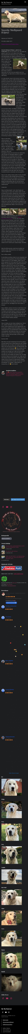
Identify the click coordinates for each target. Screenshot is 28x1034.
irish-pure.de (9, 584)
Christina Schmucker (11, 606)
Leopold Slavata (9, 689)
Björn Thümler (9, 660)
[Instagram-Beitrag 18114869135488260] (14, 475)
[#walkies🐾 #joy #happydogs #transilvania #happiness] (14, 490)
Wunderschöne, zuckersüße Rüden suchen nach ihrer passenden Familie (15, 546)
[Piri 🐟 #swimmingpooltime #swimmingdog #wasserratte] (14, 445)
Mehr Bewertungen (14, 773)
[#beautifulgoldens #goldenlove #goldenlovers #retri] (14, 430)
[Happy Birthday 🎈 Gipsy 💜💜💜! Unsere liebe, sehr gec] (14, 415)
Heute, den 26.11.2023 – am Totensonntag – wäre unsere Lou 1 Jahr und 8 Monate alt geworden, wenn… (15, 557)
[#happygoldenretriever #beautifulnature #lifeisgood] (14, 460)
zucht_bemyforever (18, 573)
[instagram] (11, 507)
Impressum (5, 1020)
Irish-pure (14, 582)
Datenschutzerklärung (8, 1022)
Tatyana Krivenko (10, 736)
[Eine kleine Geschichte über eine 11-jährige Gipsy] (14, 385)
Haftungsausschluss (7, 1024)
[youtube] (7, 507)
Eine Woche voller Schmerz (12, 551)
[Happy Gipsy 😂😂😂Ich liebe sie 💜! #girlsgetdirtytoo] (14, 400)
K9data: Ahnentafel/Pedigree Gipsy (9, 44)
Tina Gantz (8, 616)
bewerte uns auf (10, 602)
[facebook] (3, 507)
